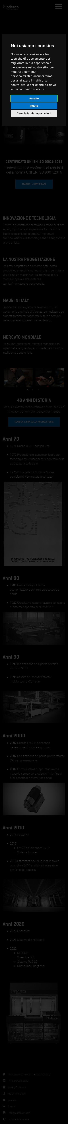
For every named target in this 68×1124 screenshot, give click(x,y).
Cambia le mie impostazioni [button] (34, 113)
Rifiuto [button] (34, 105)
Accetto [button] (34, 98)
